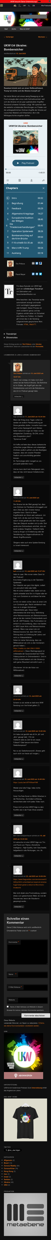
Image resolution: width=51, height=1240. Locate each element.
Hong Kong (8, 1171)
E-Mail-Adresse (15, 987)
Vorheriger (9, 37)
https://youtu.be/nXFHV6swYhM (25, 782)
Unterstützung (37, 1088)
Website (12, 999)
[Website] (33, 263)
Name (12, 974)
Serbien (7, 1179)
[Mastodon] (36, 263)
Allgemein (8, 1160)
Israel (6, 1176)
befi (14, 571)
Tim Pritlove (26, 344)
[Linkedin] (36, 274)
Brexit (6, 1163)
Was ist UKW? (25, 29)
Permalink (39, 346)
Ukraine (39, 344)
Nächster (42, 37)
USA (5, 1185)
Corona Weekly (10, 1165)
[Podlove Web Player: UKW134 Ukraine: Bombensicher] (25, 189)
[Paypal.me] (40, 263)
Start (6, 29)
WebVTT (32, 324)
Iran (5, 1174)
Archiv (14, 29)
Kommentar (14, 942)
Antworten (18, 396)
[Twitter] (40, 274)
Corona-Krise (9, 1168)
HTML (26, 324)
